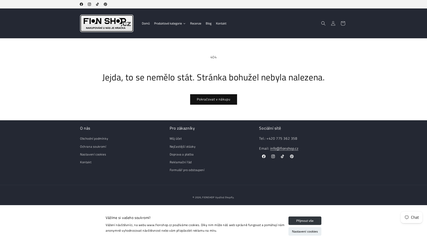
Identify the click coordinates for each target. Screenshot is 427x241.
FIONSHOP (208, 197)
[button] (323, 23)
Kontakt (85, 162)
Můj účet (176, 138)
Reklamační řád (181, 162)
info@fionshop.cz (284, 148)
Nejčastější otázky (183, 146)
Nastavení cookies (305, 231)
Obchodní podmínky (94, 138)
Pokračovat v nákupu (213, 99)
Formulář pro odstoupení (187, 169)
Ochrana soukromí (93, 146)
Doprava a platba (182, 154)
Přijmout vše (305, 221)
